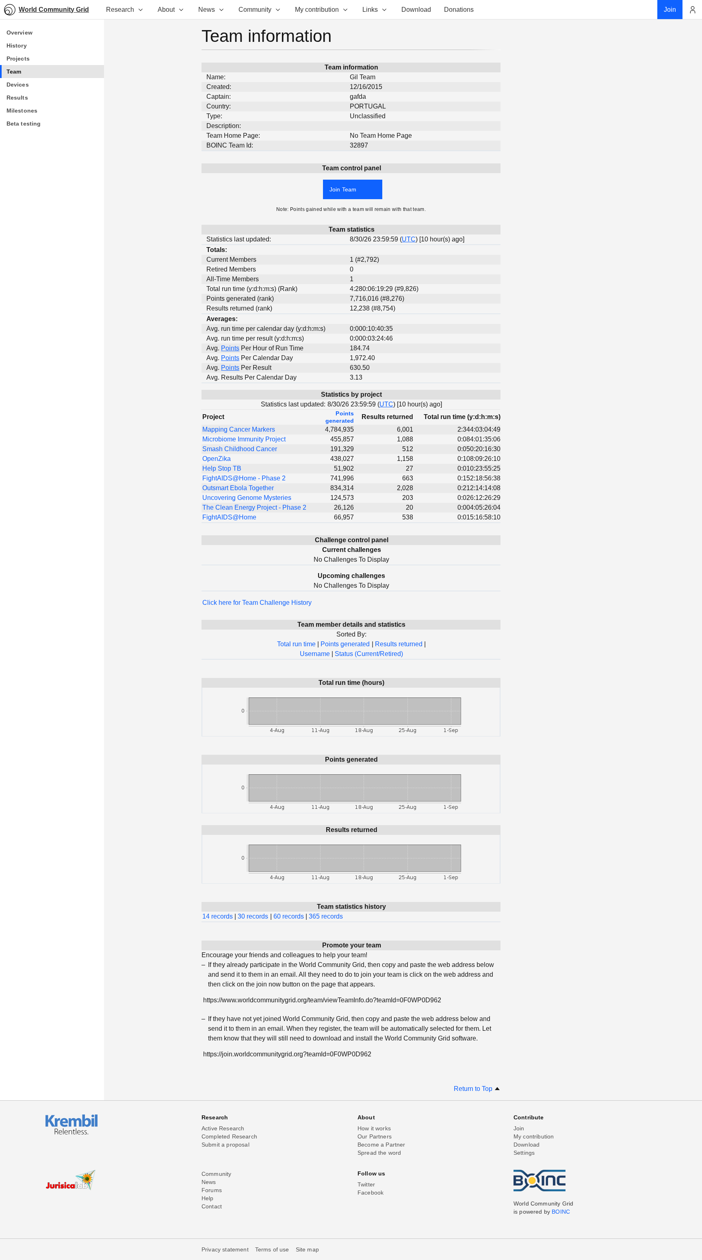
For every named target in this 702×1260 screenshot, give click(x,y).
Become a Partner (381, 1144)
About (166, 9)
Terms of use (272, 1249)
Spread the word (379, 1152)
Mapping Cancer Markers (238, 429)
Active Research (223, 1128)
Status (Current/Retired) (369, 653)
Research (120, 9)
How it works (374, 1128)
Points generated (345, 644)
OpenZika (216, 458)
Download (527, 1144)
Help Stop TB (221, 468)
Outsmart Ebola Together (238, 487)
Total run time (296, 644)
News (206, 9)
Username (315, 653)
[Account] (692, 10)
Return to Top (474, 1088)
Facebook (371, 1192)
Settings (524, 1152)
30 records (253, 916)
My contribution (317, 9)
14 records (217, 916)
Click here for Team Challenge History (257, 602)
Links (370, 9)
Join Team (342, 189)
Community (254, 9)
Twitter (366, 1184)
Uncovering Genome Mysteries (246, 497)
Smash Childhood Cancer (239, 448)
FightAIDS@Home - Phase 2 (244, 478)
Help (208, 1198)
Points (230, 348)
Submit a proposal (225, 1144)
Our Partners (375, 1136)
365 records (326, 916)
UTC (409, 239)
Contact (212, 1206)
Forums (212, 1190)
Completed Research (229, 1136)
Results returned (398, 644)
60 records (288, 916)
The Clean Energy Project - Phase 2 (254, 507)
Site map (307, 1249)
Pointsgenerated (339, 417)
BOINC (561, 1211)
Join (519, 1128)
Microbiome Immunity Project (244, 439)
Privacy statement (225, 1249)
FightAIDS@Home (229, 517)
